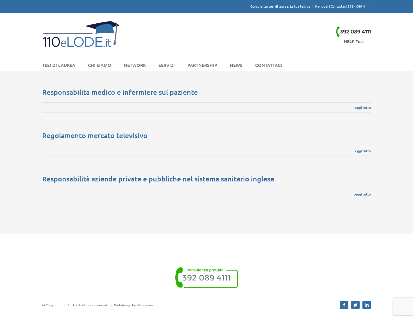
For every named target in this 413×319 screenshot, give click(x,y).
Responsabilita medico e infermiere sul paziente (120, 91)
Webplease (145, 305)
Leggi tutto (362, 107)
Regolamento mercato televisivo (95, 135)
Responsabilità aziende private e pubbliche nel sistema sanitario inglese (158, 178)
